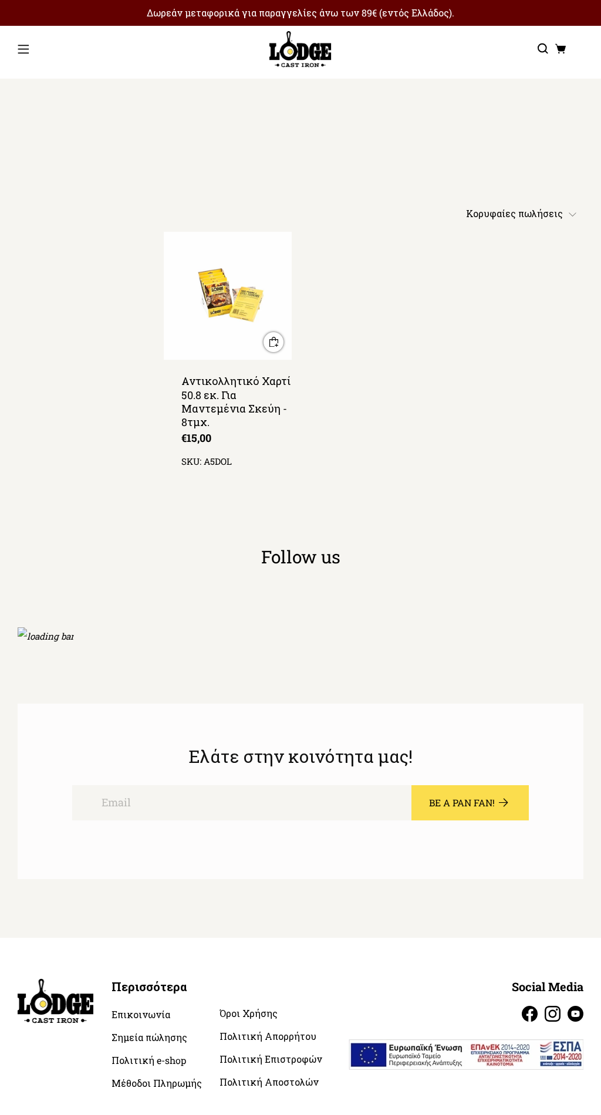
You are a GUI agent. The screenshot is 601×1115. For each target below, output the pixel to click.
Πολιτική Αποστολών (269, 1082)
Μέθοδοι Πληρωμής (157, 1083)
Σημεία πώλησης (149, 1037)
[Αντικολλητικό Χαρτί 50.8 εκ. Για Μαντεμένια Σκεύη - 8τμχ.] (228, 296)
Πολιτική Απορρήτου (268, 1036)
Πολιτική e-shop (149, 1060)
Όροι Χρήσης (249, 1013)
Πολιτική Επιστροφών (271, 1059)
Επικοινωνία (141, 1015)
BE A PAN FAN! (462, 802)
